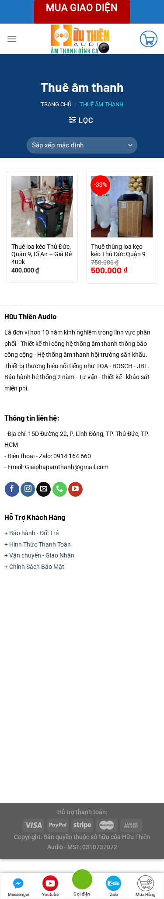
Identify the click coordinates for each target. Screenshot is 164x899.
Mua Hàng (146, 894)
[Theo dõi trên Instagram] (28, 489)
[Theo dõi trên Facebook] (12, 489)
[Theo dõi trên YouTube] (75, 489)
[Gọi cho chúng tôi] (59, 489)
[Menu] (12, 38)
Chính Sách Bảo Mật (36, 566)
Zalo (114, 894)
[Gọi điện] (82, 880)
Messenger (18, 894)
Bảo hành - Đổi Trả (34, 533)
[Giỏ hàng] (148, 39)
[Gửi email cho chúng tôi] (43, 489)
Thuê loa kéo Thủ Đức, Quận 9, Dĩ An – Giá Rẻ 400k (41, 254)
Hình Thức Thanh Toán (40, 544)
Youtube (50, 894)
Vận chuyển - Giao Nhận (41, 555)
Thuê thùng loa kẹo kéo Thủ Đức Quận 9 (118, 250)
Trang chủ (56, 104)
